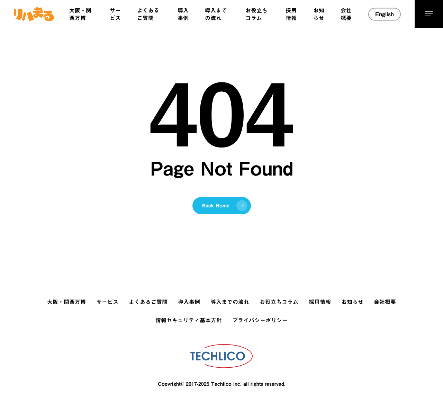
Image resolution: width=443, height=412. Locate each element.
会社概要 (385, 302)
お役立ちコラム (279, 302)
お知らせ (352, 302)
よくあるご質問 (148, 302)
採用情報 (320, 302)
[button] (429, 14)
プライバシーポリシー (260, 320)
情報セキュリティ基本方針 (188, 320)
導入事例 (189, 302)
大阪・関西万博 (66, 302)
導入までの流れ (229, 302)
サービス (107, 302)
